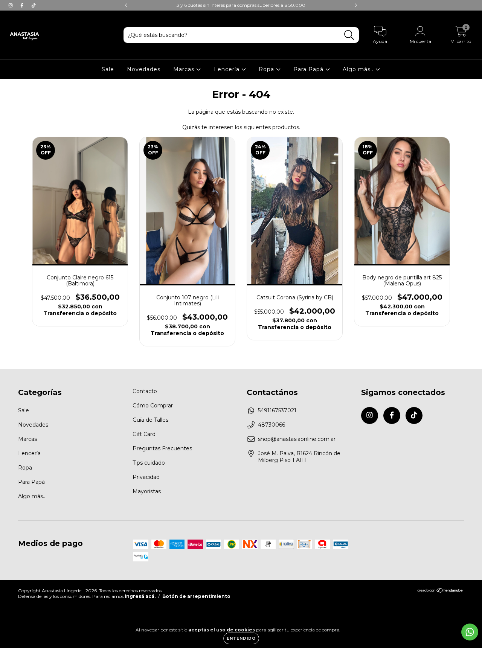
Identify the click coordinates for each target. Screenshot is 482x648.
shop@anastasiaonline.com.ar (297, 439)
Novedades (143, 69)
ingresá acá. (140, 596)
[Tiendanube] (440, 591)
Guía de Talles (150, 419)
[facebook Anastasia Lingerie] (22, 5)
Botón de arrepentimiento (196, 596)
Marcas (184, 69)
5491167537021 (277, 410)
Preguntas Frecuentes (162, 448)
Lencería (227, 69)
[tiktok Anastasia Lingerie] (33, 5)
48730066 (271, 424)
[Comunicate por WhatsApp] (469, 632)
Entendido (241, 638)
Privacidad (146, 477)
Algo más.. (359, 69)
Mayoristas (147, 491)
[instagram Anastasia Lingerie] (11, 5)
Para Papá (309, 69)
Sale (108, 69)
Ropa (267, 69)
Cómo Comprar (153, 405)
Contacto (145, 391)
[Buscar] (349, 35)
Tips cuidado (149, 462)
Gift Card (144, 434)
